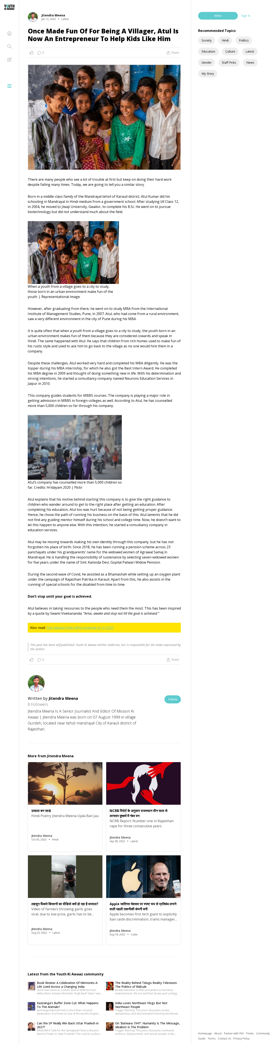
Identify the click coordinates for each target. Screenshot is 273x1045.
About (218, 1033)
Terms (212, 1038)
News (250, 62)
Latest (249, 51)
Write (218, 16)
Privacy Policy (241, 1038)
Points (250, 1033)
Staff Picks (229, 62)
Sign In (245, 16)
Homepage (205, 1033)
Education (208, 51)
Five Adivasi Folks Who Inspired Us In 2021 (80, 627)
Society (207, 40)
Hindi (225, 40)
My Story (208, 74)
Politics (244, 40)
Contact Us (225, 1038)
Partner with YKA (234, 1033)
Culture (230, 51)
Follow (172, 699)
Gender (207, 62)
